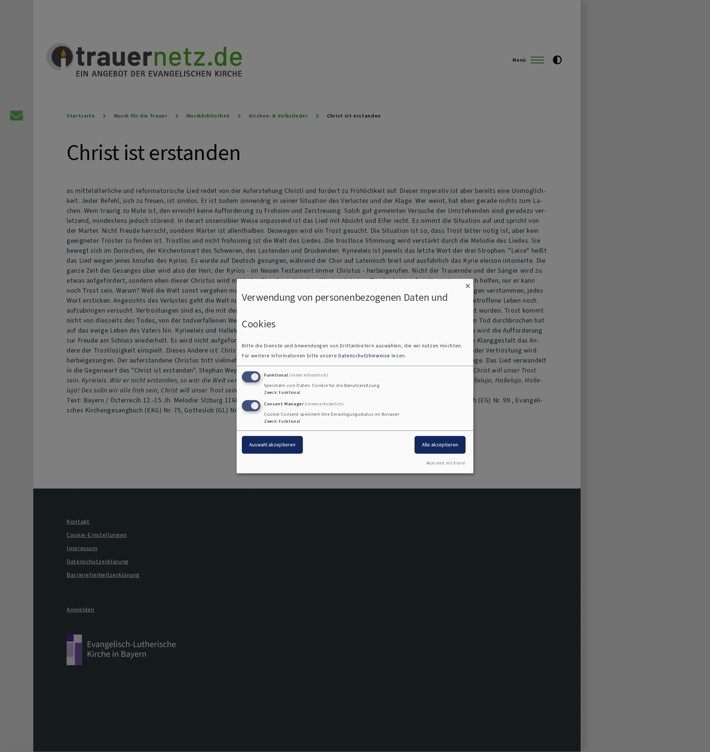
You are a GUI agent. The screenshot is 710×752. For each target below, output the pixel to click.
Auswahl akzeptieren (272, 444)
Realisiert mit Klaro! (445, 463)
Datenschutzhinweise (364, 355)
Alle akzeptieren (440, 444)
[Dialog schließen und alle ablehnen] (467, 283)
